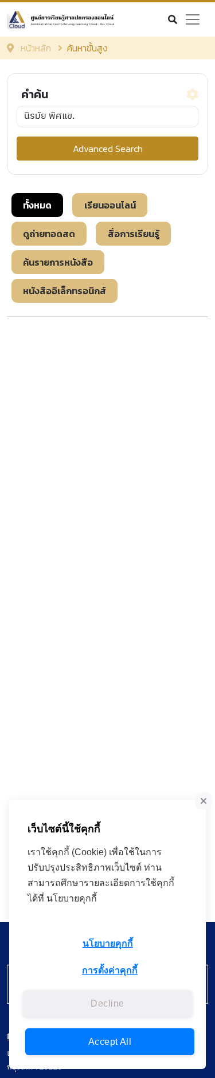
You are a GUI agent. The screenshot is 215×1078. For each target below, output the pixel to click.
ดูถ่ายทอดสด (49, 234)
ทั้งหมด (37, 205)
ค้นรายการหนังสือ (58, 262)
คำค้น (34, 94)
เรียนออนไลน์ (110, 205)
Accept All (109, 1042)
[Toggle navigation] (192, 19)
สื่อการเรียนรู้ (133, 234)
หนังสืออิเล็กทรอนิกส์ (64, 291)
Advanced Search (108, 148)
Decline (107, 1003)
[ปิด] (203, 800)
